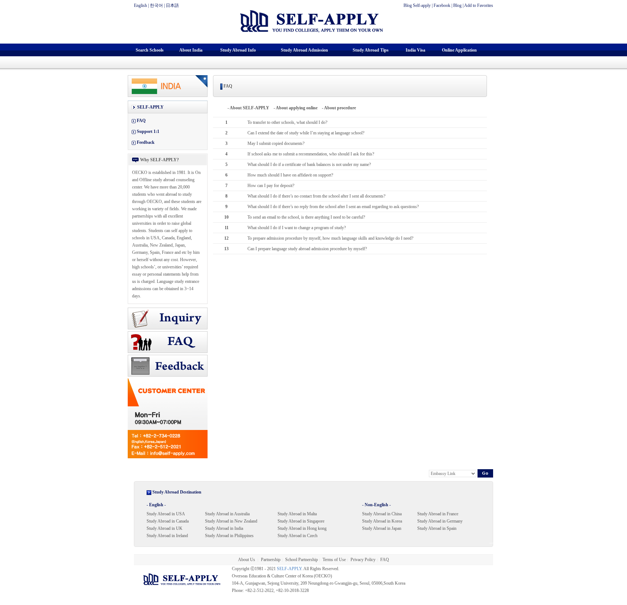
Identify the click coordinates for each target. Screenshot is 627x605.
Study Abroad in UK (165, 528)
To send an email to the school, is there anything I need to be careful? (306, 217)
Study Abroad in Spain (436, 528)
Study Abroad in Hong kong (302, 528)
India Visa (415, 50)
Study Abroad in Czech (297, 535)
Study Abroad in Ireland (167, 535)
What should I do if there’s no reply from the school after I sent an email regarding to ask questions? (333, 206)
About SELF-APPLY (249, 107)
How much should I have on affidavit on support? (290, 175)
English (140, 5)
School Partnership (301, 559)
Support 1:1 (148, 131)
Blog (457, 5)
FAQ (141, 120)
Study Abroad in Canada (168, 521)
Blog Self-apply (417, 5)
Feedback (146, 142)
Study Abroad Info (238, 50)
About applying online (296, 107)
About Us (247, 559)
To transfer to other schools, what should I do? (287, 122)
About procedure (340, 107)
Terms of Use (334, 559)
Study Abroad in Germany (440, 521)
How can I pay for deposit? (270, 185)
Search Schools (150, 50)
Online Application (459, 50)
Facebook (442, 5)
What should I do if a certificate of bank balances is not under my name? (309, 164)
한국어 (156, 5)
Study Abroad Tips (371, 50)
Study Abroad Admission (304, 50)
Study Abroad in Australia (227, 513)
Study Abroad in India (224, 528)
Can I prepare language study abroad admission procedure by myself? (307, 248)
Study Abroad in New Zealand (231, 521)
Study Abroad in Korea (382, 521)
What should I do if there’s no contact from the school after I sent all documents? (316, 196)
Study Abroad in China (382, 513)
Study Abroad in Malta (297, 513)
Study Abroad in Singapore (301, 521)
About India (190, 50)
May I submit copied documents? (275, 143)
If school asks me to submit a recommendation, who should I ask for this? (310, 154)
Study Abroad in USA (166, 513)
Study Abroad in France (437, 513)
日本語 (172, 5)
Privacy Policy (363, 559)
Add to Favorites (478, 5)
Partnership (270, 559)
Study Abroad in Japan (381, 528)
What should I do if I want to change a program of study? (296, 227)
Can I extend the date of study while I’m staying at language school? (305, 132)
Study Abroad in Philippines (229, 535)
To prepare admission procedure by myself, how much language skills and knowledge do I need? (330, 238)
